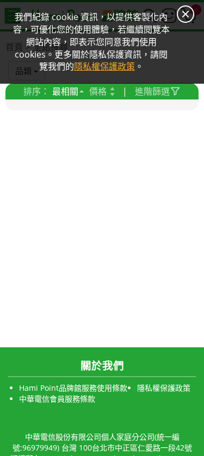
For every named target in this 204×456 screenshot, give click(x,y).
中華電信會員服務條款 (57, 398)
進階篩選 (152, 91)
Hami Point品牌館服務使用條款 (73, 388)
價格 (98, 91)
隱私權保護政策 (163, 388)
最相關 (65, 91)
